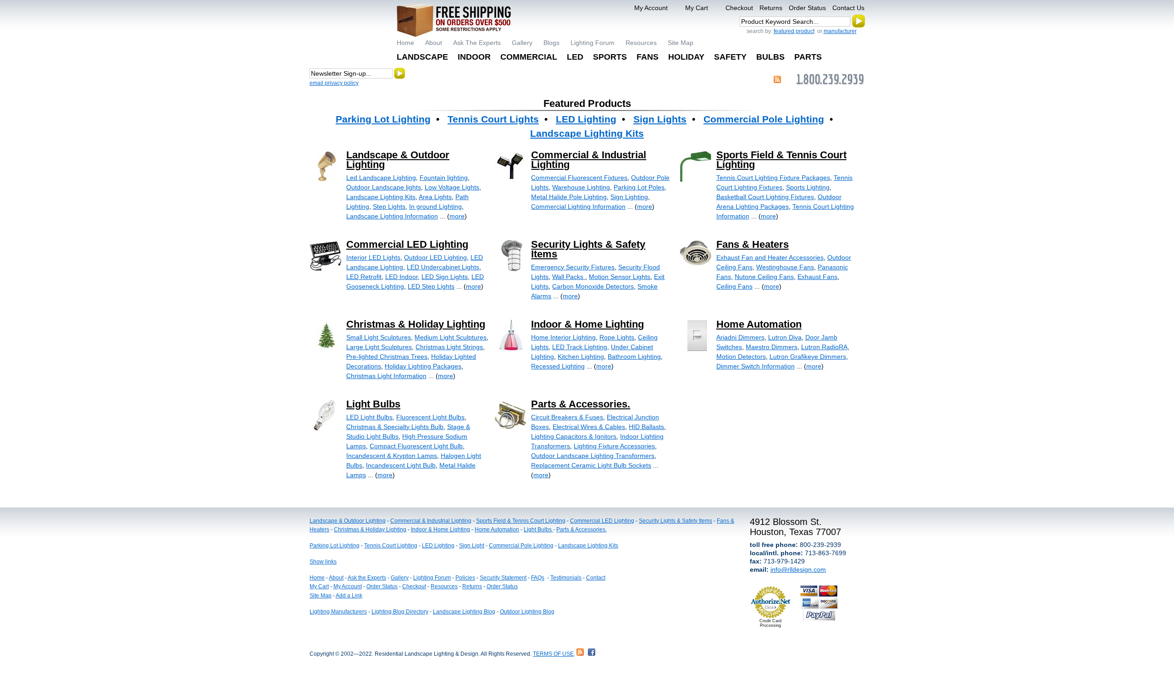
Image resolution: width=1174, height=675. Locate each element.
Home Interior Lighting (563, 337)
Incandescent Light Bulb (401, 465)
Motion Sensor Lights (619, 276)
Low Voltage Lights (452, 187)
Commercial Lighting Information (578, 206)
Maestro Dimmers (771, 347)
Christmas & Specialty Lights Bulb (394, 426)
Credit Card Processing (770, 623)
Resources (444, 586)
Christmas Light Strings (449, 347)
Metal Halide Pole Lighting (569, 197)
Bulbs (770, 56)
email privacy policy (334, 83)
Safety (730, 56)
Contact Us (848, 7)
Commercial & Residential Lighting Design (349, 32)
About (336, 578)
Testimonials (565, 578)
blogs (551, 42)
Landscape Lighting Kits (587, 133)
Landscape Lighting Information (392, 216)
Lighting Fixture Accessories (614, 446)
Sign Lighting (629, 197)
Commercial (528, 56)
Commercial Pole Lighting (763, 119)
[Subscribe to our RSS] (580, 654)
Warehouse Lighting (581, 187)
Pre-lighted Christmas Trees (386, 356)
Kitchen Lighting (581, 356)
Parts (808, 56)
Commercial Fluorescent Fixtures (579, 177)
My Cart (319, 586)
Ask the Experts (367, 578)
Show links (323, 561)
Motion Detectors (741, 356)
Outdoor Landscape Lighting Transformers (592, 455)
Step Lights (389, 206)
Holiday (686, 56)
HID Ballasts (646, 426)
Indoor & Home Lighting (587, 324)
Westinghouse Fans (785, 267)
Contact (595, 578)
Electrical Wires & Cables (589, 426)
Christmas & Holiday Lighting (415, 324)
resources (641, 42)
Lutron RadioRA (824, 347)
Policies (465, 578)
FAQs (537, 578)
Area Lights (435, 197)
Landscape (422, 56)
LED (575, 56)
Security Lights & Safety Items (588, 249)
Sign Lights (660, 119)
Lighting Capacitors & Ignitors (573, 436)
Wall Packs (568, 276)
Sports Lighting (808, 187)
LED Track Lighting (579, 347)
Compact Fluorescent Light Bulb (416, 446)
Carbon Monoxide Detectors (593, 286)
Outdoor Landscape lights (383, 187)
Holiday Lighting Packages (423, 366)
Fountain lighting (444, 177)
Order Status (382, 586)
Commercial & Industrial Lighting (588, 159)
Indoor (474, 56)
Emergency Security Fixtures (573, 267)
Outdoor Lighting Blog (527, 611)
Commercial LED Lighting (407, 244)
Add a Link (349, 595)
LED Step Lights (431, 286)
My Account (347, 586)
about (433, 42)
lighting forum (592, 42)
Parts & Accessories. (580, 404)
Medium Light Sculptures (451, 337)
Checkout (414, 586)
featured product (794, 31)
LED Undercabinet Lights (443, 267)
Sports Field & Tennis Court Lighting (781, 159)
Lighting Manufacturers (338, 611)
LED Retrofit (364, 276)
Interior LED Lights (373, 257)
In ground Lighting (435, 206)
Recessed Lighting (558, 366)
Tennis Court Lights (493, 119)
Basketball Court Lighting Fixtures (765, 197)
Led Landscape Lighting (381, 177)
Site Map (321, 595)
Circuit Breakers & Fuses (567, 417)
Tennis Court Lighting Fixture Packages (773, 177)
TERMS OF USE (553, 654)
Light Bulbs (373, 404)
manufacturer (840, 31)
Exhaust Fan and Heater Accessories (770, 257)
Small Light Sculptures (378, 337)
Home (317, 578)
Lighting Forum (432, 578)
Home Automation (759, 324)
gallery (522, 42)
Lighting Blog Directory (399, 611)
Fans (648, 56)
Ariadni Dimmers (740, 337)
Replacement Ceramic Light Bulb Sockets (591, 465)
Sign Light (471, 545)
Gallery (400, 578)
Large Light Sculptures (379, 347)
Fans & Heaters (752, 244)
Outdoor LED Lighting (435, 257)
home (405, 42)
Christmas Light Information (386, 375)
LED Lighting (586, 119)
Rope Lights (616, 337)
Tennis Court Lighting (390, 545)
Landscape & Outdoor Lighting (397, 159)
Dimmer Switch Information (755, 366)
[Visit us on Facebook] (591, 654)
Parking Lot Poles (639, 187)
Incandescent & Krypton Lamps (391, 455)
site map (680, 42)
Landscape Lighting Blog (464, 611)
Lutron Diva (785, 337)
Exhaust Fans (817, 276)
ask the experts (477, 42)
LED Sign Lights (444, 276)
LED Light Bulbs (369, 417)
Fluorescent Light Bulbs (430, 417)
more (457, 216)
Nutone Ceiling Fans (764, 276)
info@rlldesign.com (798, 569)
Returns (472, 586)
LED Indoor (401, 276)
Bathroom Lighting (634, 356)
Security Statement (503, 578)
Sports (610, 56)
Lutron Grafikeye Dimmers (808, 356)
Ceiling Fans (734, 286)
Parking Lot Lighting (383, 119)
